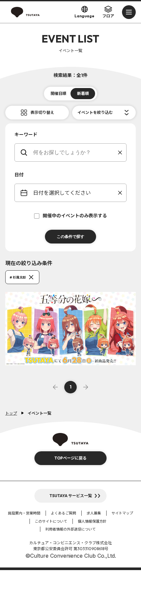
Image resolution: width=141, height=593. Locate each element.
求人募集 (94, 513)
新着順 (83, 93)
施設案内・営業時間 (24, 513)
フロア (108, 15)
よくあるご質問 (63, 513)
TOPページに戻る (70, 458)
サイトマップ (122, 513)
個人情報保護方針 (92, 521)
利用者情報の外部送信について (70, 529)
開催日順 (58, 93)
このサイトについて (51, 521)
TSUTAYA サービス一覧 (71, 495)
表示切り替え (42, 112)
